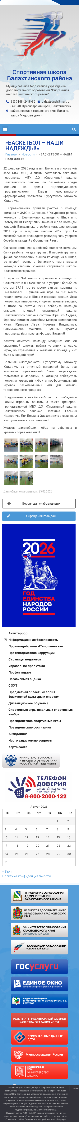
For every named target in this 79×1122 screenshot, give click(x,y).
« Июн (7, 871)
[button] (5, 129)
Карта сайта (17, 747)
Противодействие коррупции (31, 653)
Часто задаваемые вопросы (30, 740)
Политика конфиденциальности (26, 876)
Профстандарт (19, 672)
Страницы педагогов (24, 659)
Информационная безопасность (33, 640)
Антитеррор (17, 633)
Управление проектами (26, 666)
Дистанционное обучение (28, 703)
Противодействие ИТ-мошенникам (35, 646)
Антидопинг (17, 734)
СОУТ (12, 685)
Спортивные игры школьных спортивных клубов (40, 712)
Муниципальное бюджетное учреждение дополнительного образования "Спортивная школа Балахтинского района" (37, 90)
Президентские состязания (29, 727)
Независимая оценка (24, 679)
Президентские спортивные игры (34, 721)
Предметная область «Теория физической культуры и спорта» (33, 694)
